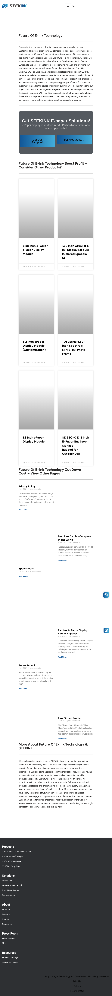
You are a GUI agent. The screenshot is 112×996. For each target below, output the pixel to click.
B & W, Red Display (34, 72)
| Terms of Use (77, 991)
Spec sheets (26, 568)
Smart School (27, 665)
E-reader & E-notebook (12, 885)
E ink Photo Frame (10, 890)
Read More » (23, 510)
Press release (8, 938)
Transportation (8, 895)
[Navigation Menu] (68, 6)
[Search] (74, 6)
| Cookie (77, 981)
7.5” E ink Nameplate (11, 861)
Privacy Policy (27, 486)
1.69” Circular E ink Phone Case (16, 851)
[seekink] (14, 6)
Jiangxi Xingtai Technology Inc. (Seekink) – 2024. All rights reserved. (77, 976)
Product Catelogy (10, 957)
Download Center (10, 962)
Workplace (7, 880)
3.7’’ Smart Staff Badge (12, 856)
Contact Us (7, 924)
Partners (6, 914)
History (5, 919)
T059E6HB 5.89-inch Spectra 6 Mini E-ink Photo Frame (73, 348)
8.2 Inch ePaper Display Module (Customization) (34, 346)
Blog (4, 943)
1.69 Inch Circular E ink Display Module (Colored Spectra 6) (75, 252)
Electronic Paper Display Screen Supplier (73, 632)
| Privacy (77, 986)
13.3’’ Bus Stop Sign (11, 866)
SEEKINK (6, 909)
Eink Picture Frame (69, 718)
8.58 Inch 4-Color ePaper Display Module (35, 250)
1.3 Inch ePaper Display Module (34, 439)
